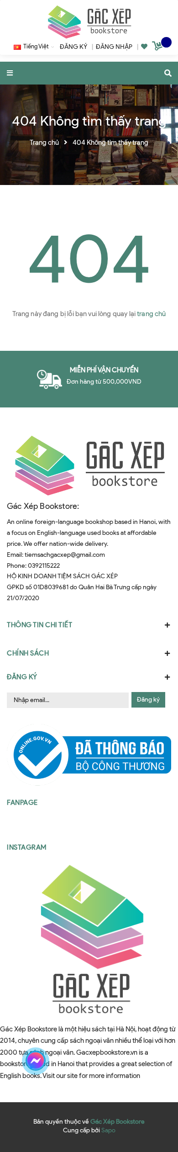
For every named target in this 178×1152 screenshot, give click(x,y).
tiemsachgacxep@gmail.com (65, 555)
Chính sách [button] (28, 653)
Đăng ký (148, 699)
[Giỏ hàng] (158, 47)
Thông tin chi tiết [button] (39, 625)
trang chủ (151, 314)
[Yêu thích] (144, 47)
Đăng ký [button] (22, 677)
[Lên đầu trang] (154, 1061)
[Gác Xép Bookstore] (89, 22)
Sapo (108, 1130)
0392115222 (44, 566)
